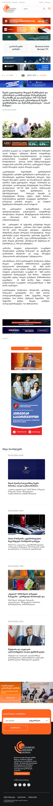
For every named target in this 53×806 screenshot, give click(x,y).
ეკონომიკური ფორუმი (16, 47)
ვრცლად (10, 697)
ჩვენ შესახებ (6, 2)
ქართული (47, 2)
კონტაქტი (22, 2)
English (41, 2)
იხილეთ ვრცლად (22, 773)
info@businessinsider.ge (21, 780)
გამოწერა (15, 728)
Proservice (11, 801)
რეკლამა (15, 2)
